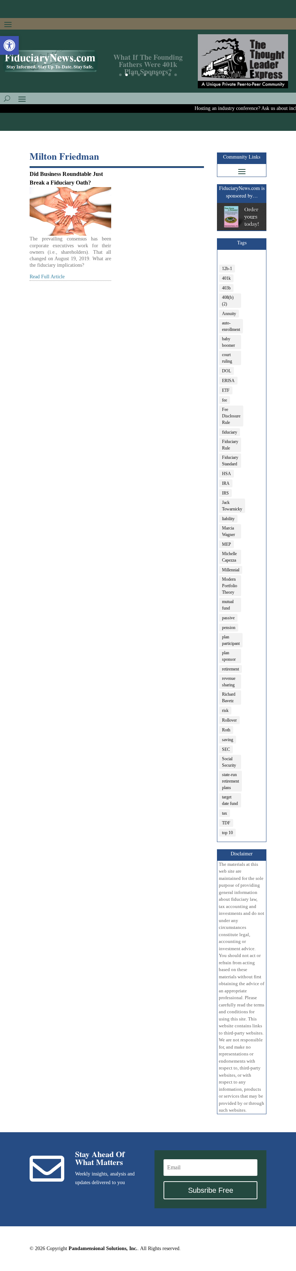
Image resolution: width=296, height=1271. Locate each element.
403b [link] (226, 288)
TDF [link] (226, 822)
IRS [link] (225, 493)
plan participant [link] (231, 640)
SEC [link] (226, 749)
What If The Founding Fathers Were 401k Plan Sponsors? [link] (148, 61)
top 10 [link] (227, 832)
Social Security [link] (229, 762)
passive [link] (228, 617)
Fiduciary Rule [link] (230, 445)
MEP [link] (226, 544)
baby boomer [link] (228, 342)
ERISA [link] (228, 380)
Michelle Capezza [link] (229, 557)
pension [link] (228, 627)
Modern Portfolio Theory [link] (229, 586)
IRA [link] (226, 483)
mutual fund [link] (228, 605)
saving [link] (227, 739)
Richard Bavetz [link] (228, 697)
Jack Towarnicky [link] (232, 505)
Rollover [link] (229, 720)
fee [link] (224, 400)
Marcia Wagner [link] (228, 531)
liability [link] (228, 518)
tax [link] (224, 813)
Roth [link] (226, 729)
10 (175, 75)
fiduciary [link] (229, 432)
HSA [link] (226, 473)
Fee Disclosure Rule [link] (231, 416)
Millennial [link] (230, 569)
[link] (9, 45)
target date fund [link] (230, 800)
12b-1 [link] (227, 268)
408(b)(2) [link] (228, 300)
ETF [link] (226, 390)
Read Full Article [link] (47, 276)
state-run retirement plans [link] (230, 781)
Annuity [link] (229, 313)
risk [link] (225, 710)
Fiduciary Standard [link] (230, 460)
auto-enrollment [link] (231, 326)
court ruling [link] (227, 358)
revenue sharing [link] (228, 681)
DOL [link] (226, 370)
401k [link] (226, 278)
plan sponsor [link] (229, 656)
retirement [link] (230, 669)
